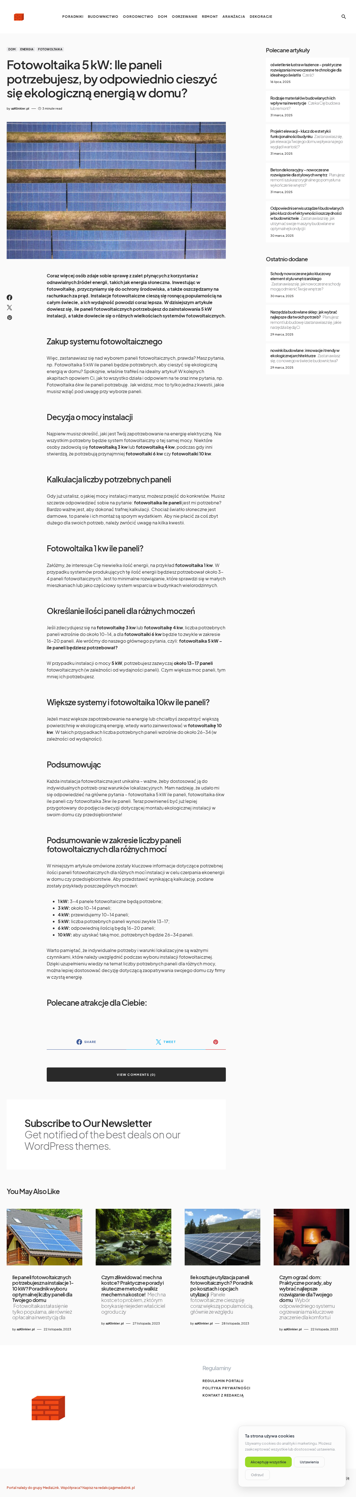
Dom (12, 49)
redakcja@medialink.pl (116, 1488)
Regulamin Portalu (223, 1381)
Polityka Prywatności (226, 1388)
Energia (27, 49)
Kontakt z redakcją (223, 1395)
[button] (343, 16)
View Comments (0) (136, 1074)
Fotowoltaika (50, 49)
